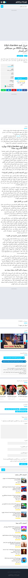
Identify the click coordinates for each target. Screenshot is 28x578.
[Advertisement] (14, 25)
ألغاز (22, 43)
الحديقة (18, 136)
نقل (20, 84)
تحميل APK (20, 78)
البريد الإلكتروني (23, 446)
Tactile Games (10, 66)
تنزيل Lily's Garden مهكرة (21, 411)
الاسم (25, 440)
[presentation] (26, 341)
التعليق (25, 423)
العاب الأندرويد (20, 55)
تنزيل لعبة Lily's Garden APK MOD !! (13, 357)
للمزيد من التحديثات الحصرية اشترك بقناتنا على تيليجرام (13, 361)
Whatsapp (3, 90)
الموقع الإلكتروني (24, 452)
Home (25, 43)
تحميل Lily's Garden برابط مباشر (12, 409)
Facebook (24, 90)
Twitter (19, 90)
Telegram (8, 90)
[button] (2, 6)
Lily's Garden (24, 409)
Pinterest (14, 90)
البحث (3, 469)
